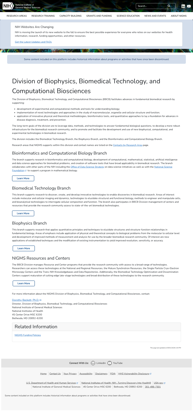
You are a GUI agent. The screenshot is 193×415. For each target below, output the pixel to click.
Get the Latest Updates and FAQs (33, 42)
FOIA (112, 373)
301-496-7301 (153, 386)
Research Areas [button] (17, 15)
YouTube (118, 363)
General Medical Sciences (27, 7)
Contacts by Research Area (127, 145)
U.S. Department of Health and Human (51, 382)
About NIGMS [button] (179, 15)
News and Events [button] (155, 15)
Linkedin (101, 363)
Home (43, 373)
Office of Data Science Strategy (87, 167)
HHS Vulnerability (133, 373)
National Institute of (24, 4)
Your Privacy (70, 373)
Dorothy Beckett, (25, 300)
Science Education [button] (128, 15)
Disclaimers (101, 373)
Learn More (23, 178)
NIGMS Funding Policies (28, 335)
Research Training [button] (43, 15)
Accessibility (85, 373)
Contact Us (55, 373)
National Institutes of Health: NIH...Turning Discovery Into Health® (116, 382)
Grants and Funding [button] (99, 15)
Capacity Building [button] (71, 15)
